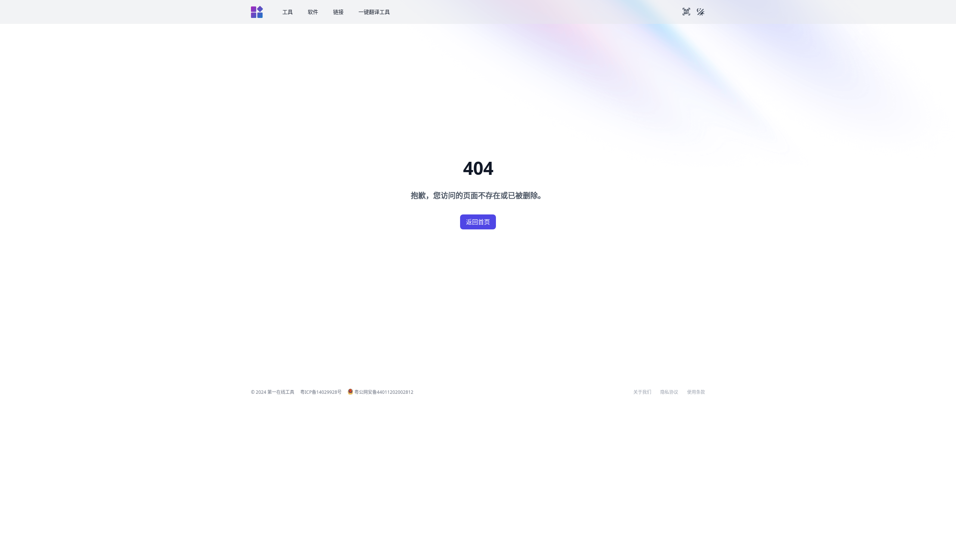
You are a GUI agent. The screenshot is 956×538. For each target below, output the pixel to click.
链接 (338, 11)
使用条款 (696, 392)
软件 (313, 11)
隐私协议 (669, 392)
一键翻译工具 (374, 11)
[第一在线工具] (257, 12)
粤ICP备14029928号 (321, 392)
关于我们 (642, 392)
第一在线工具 (280, 392)
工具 (287, 11)
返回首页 (478, 222)
